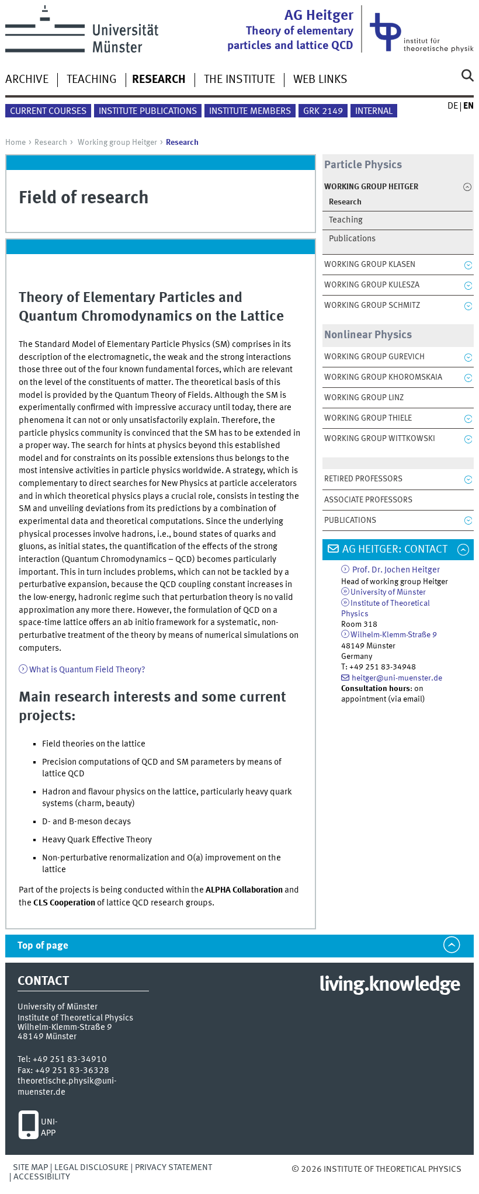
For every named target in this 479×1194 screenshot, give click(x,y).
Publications (352, 239)
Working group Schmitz (372, 305)
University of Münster (388, 592)
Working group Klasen (369, 265)
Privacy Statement (173, 1167)
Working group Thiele (368, 418)
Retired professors (363, 479)
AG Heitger (290, 30)
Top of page (43, 946)
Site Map (30, 1167)
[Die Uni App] (28, 1128)
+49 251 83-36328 (72, 1070)
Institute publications (148, 111)
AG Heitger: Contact (394, 549)
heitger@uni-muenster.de (397, 678)
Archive (26, 80)
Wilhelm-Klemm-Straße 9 (393, 635)
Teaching (92, 80)
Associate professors (368, 500)
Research (50, 142)
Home (15, 142)
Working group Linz (364, 398)
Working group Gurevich (374, 357)
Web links (320, 80)
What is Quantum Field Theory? (87, 670)
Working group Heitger (117, 142)
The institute (239, 80)
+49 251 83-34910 (70, 1059)
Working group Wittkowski (379, 439)
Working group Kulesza (371, 285)
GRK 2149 (323, 111)
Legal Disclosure (91, 1167)
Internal (374, 111)
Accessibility (41, 1177)
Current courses (48, 111)
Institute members (250, 111)
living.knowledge (389, 985)
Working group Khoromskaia (383, 377)
